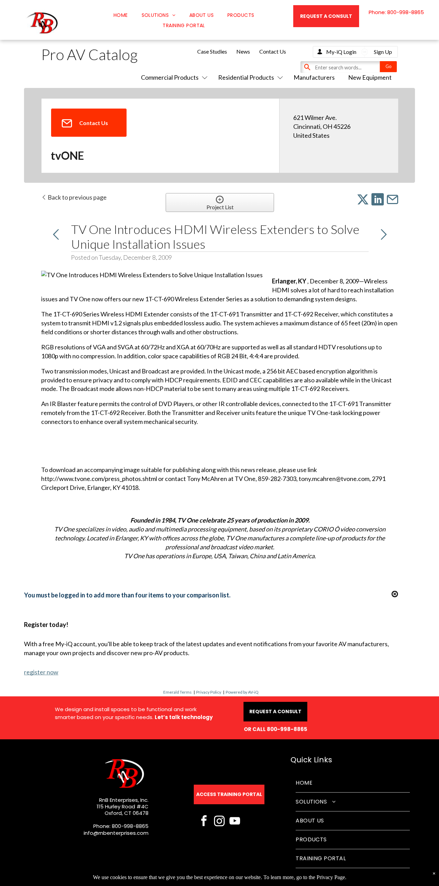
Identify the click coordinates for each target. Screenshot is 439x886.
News (243, 51)
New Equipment (370, 77)
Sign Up (383, 51)
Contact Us (272, 51)
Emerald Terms (177, 692)
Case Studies (212, 51)
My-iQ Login (341, 51)
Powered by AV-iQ (242, 692)
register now (41, 672)
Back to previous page (77, 197)
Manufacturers (314, 77)
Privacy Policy (208, 692)
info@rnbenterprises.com (116, 833)
